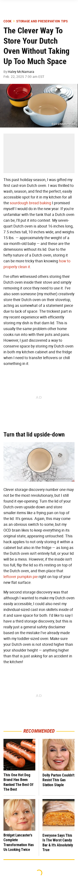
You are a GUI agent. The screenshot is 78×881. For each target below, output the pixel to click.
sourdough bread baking (30, 203)
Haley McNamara (21, 72)
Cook (7, 21)
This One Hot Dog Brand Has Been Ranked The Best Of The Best (18, 782)
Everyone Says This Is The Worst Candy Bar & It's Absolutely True (57, 842)
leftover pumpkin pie (20, 576)
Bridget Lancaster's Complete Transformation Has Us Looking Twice (18, 842)
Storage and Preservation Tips (42, 21)
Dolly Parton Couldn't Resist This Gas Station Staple (58, 780)
